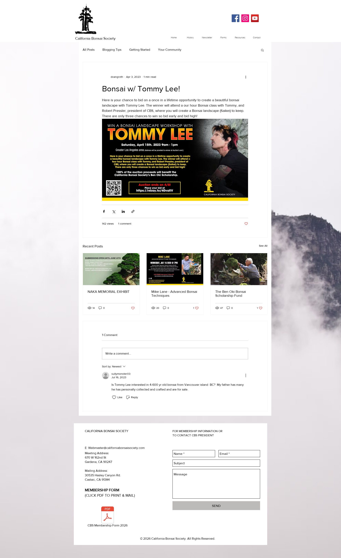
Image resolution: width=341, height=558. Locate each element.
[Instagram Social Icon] (245, 18)
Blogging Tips (111, 49)
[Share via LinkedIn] (123, 211)
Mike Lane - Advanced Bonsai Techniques (174, 294)
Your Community (169, 49)
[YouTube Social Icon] (255, 18)
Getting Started (139, 49)
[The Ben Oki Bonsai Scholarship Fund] (239, 269)
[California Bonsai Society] (235, 18)
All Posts (89, 49)
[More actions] (245, 77)
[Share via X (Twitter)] (113, 211)
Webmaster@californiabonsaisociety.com (116, 447)
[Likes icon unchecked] (114, 397)
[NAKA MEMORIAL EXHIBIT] (111, 269)
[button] (262, 49)
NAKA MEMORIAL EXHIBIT (108, 292)
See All (263, 245)
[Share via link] (133, 211)
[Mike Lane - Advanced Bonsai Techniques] (175, 269)
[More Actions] (245, 375)
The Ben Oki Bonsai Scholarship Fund (230, 294)
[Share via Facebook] (104, 211)
